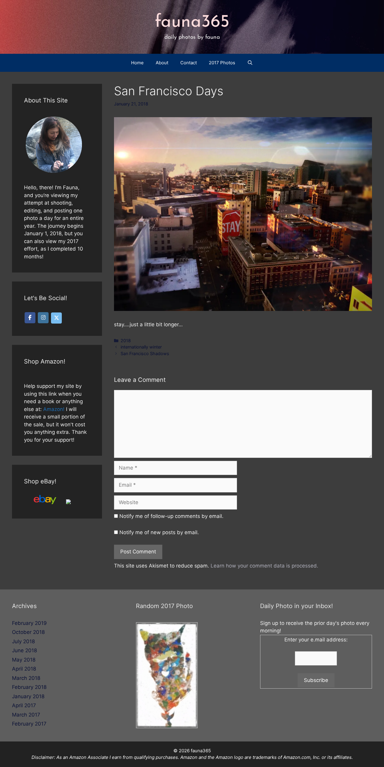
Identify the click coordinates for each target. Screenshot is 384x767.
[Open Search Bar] (250, 63)
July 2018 (23, 641)
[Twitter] (56, 318)
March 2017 (26, 715)
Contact (188, 62)
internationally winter (141, 346)
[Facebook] (30, 317)
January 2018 (28, 696)
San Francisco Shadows (145, 353)
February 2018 (29, 687)
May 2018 (23, 660)
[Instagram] (43, 317)
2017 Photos (222, 62)
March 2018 (26, 678)
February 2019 (29, 623)
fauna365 (192, 22)
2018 (126, 340)
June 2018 (24, 650)
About (162, 62)
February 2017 (29, 724)
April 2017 (24, 705)
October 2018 (28, 632)
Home (137, 62)
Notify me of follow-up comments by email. (171, 516)
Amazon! (53, 409)
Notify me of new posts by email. (159, 532)
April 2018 (24, 669)
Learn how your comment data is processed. (264, 566)
